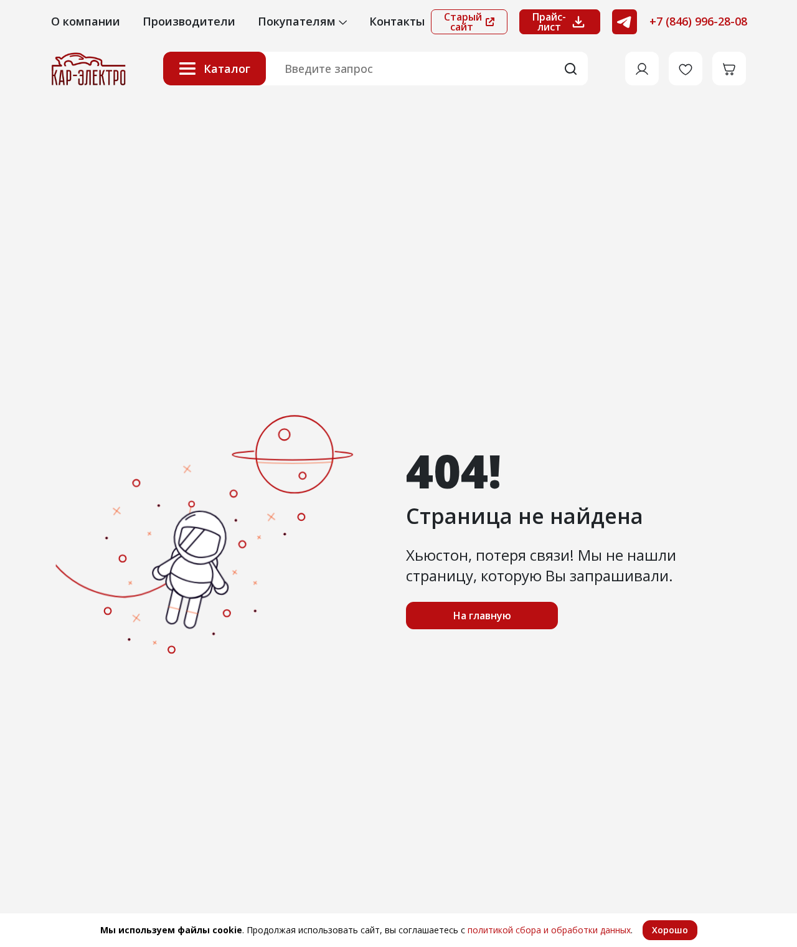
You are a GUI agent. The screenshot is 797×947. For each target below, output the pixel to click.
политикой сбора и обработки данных (549, 930)
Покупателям (298, 21)
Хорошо (670, 930)
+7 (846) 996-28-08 (698, 21)
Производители (189, 21)
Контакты (397, 21)
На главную (482, 615)
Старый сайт (463, 22)
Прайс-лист (549, 22)
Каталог (227, 68)
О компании (85, 21)
